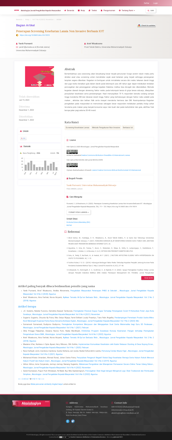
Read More (148, 278)
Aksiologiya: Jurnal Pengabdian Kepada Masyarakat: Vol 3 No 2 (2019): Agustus (84, 361)
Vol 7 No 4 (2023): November (43, 19)
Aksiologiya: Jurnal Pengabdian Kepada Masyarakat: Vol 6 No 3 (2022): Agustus (78, 334)
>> (43, 379)
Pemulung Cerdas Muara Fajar (114, 351)
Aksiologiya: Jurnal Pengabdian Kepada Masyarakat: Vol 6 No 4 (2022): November (57, 368)
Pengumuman (109, 10)
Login (155, 3)
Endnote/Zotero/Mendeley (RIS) (78, 222)
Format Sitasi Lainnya (78, 212)
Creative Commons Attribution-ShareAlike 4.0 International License (105, 155)
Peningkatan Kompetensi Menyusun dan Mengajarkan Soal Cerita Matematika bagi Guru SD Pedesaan (107, 324)
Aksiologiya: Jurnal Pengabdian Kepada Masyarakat (41, 10)
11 (37, 379)
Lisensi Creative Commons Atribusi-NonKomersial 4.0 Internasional (116, 170)
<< (19, 379)
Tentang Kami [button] (127, 10)
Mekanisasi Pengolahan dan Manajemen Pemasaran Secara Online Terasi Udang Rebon (116, 364)
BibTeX (69, 225)
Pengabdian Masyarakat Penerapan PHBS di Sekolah (94, 291)
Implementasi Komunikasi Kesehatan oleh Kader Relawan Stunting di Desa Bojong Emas (115, 344)
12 (39, 379)
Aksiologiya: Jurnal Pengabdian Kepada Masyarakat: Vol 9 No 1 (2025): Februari (56, 348)
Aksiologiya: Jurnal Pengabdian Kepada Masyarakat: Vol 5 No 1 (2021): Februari (56, 328)
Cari (152, 10)
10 (34, 379)
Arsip (82, 10)
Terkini (94, 10)
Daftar (146, 3)
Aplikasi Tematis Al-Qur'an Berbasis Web (80, 297)
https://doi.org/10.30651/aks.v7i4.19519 (34, 35)
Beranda (70, 10)
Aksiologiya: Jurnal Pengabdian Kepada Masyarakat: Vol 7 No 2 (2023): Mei (108, 321)
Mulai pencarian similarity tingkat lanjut (47, 384)
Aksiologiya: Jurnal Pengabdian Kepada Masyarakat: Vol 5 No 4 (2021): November (66, 314)
